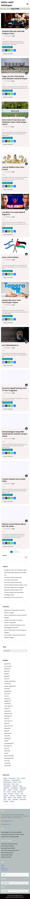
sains (5, 799)
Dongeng (6, 691)
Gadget (6, 701)
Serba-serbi (7, 756)
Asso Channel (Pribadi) (7, 846)
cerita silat (15, 786)
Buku (5, 679)
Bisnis (5, 671)
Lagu (5, 723)
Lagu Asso (6, 795)
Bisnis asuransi (7, 784)
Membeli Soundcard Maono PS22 (13, 590)
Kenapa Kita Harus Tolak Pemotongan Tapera (11, 301)
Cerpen (6, 684)
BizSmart (8, 897)
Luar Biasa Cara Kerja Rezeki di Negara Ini (13, 213)
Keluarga (6, 711)
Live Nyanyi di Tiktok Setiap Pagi (12, 577)
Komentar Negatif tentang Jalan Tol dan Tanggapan (14, 389)
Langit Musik (4, 868)
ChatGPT (10, 789)
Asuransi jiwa (6, 780)
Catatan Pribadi (8, 681)
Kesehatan (7, 713)
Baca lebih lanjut (7, 47)
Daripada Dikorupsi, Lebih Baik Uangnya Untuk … (13, 32)
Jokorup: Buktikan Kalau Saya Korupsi (13, 168)
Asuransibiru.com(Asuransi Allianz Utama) (12, 834)
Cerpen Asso (6, 788)
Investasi (6, 703)
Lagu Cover (7, 726)
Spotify (3, 865)
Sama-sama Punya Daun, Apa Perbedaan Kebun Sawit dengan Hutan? (14, 122)
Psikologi (6, 738)
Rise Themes (20, 897)
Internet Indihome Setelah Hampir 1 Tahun (15, 585)
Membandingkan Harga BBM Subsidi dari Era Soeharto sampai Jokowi (14, 434)
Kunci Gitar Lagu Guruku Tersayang (13, 587)
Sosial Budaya (8, 758)
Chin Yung (16, 789)
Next (17, 552)
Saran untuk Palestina (10, 257)
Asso (18, 778)
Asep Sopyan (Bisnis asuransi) (9, 844)
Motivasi (6, 728)
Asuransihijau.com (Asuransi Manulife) (11, 832)
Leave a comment (8, 53)
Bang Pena (7, 610)
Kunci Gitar (7, 721)
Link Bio (8, 824)
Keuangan (7, 716)
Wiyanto (6, 625)
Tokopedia (6, 801)
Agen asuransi (12, 778)
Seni (5, 753)
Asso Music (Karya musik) (8, 848)
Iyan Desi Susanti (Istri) (7, 852)
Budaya (6, 676)
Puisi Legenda (7, 743)
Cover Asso (22, 789)
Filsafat (6, 698)
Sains (4, 129)
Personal (10, 797)
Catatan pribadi (7, 786)
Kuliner (6, 718)
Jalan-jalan (7, 706)
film (4, 791)
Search (5, 555)
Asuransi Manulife (7, 782)
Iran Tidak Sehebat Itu (10, 345)
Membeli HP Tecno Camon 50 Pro (13, 597)
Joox (2, 867)
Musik (5, 731)
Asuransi (6, 666)
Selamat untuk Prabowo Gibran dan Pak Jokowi (14, 525)
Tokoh (6, 761)
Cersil (5, 688)
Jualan (6, 708)
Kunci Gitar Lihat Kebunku (11, 580)
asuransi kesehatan (15, 780)
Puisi (5, 741)
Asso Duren (4, 850)
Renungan (7, 746)
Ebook (6, 693)
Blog (5, 674)
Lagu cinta (12, 795)
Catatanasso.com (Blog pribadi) (10, 836)
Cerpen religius (23, 788)
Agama (6, 664)
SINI (11, 821)
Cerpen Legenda (8, 686)
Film (5, 696)
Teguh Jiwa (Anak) (6, 857)
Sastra (6, 751)
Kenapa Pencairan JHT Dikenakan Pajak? (15, 570)
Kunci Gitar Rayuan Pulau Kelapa (13, 582)
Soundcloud (4, 870)
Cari (26, 557)
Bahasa (6, 669)
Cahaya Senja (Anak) (7, 855)
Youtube (6, 765)
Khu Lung (17, 793)
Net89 (5, 797)
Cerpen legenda (14, 788)
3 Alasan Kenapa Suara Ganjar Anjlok (13, 480)
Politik (4, 38)
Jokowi (5, 793)
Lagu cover (19, 795)
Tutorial (6, 763)
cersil (5, 789)
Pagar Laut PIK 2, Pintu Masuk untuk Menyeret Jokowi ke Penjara (14, 77)
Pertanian (7, 733)
